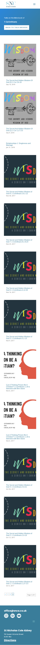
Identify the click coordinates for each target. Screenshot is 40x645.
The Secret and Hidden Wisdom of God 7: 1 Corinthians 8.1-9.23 (19, 241)
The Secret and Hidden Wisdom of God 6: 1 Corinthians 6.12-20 (19, 289)
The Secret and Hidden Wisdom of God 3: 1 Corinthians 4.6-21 (19, 486)
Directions (10, 640)
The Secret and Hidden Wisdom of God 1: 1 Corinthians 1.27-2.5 (19, 582)
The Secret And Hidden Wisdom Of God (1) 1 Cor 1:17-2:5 (19, 129)
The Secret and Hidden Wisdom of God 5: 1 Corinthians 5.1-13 (19, 337)
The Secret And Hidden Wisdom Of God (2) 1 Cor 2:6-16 (19, 81)
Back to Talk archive (17, 27)
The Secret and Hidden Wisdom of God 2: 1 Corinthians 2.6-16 (19, 534)
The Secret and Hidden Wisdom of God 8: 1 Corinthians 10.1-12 (19, 192)
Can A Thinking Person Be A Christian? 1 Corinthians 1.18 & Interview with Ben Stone (18, 386)
